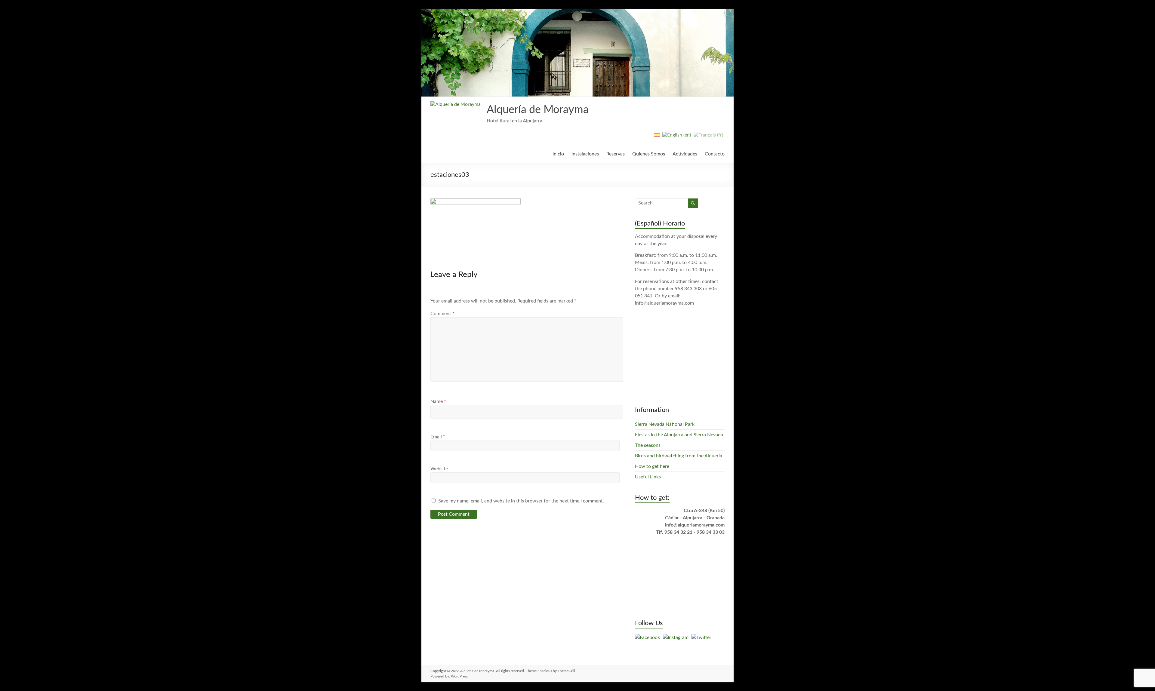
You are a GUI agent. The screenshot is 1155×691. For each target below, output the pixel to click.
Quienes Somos (648, 154)
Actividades (685, 154)
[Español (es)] (657, 137)
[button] (455, 104)
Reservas (615, 154)
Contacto (715, 154)
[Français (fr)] (708, 137)
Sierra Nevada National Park (665, 424)
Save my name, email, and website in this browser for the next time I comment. (521, 501)
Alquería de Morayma (538, 109)
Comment (442, 313)
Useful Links (648, 476)
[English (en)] (676, 137)
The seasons (648, 445)
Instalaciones (585, 154)
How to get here (652, 466)
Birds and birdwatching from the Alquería (678, 455)
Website (439, 468)
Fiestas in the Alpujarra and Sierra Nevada (679, 434)
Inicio (558, 154)
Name (438, 401)
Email (437, 437)
